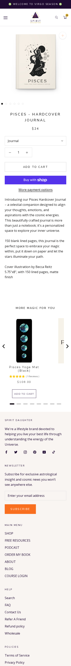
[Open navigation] (5, 17)
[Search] (56, 17)
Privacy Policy (14, 662)
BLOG (9, 569)
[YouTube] (44, 451)
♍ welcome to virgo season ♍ (35, 4)
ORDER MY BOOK (17, 554)
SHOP (9, 533)
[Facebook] (6, 451)
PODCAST (12, 547)
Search (10, 598)
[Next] (67, 346)
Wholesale (12, 633)
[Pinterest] (34, 451)
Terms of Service (17, 655)
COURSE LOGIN (16, 576)
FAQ (8, 605)
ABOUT (10, 562)
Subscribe (20, 509)
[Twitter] (15, 451)
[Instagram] (25, 451)
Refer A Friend (15, 619)
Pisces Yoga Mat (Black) (24, 368)
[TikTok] (53, 451)
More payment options (36, 190)
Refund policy (15, 626)
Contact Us (13, 612)
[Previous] (4, 346)
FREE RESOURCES (17, 540)
